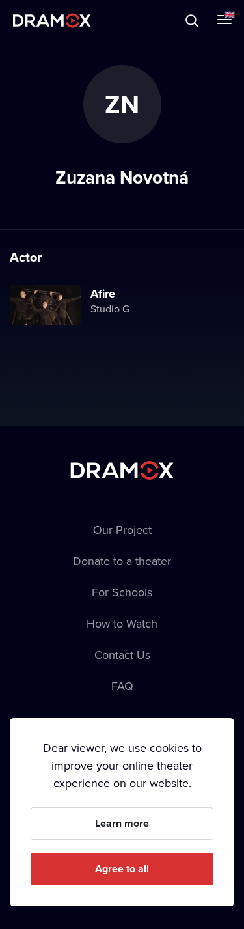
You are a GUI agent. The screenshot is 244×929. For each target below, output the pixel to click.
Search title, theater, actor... (91, 20)
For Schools (122, 592)
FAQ (122, 686)
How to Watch (122, 623)
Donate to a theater (122, 561)
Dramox (52, 20)
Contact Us (122, 654)
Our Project (122, 529)
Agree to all (122, 868)
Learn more (122, 823)
